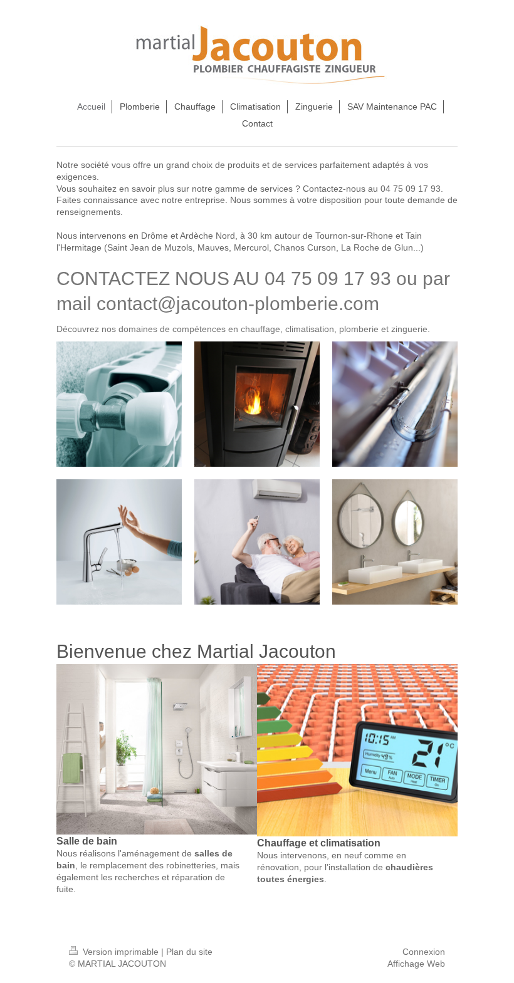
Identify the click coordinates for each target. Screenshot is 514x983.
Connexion (423, 952)
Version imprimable (120, 952)
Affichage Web (416, 964)
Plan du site (189, 952)
